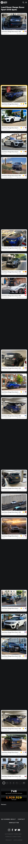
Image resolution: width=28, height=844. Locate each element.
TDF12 (4, 153)
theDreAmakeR (6, 634)
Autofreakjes (6, 610)
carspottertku (6, 730)
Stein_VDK (5, 754)
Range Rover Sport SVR (14, 31)
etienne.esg (6, 297)
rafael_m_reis (6, 514)
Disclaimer (18, 840)
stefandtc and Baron (7, 177)
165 (24, 783)
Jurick (4, 393)
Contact (21, 819)
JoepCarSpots (6, 490)
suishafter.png (6, 105)
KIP (4, 537)
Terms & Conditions (13, 836)
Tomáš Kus (5, 778)
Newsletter (14, 823)
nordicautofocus (7, 417)
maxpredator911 (7, 370)
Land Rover (5, 31)
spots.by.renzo (6, 129)
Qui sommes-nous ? (8, 819)
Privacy (9, 840)
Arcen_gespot (6, 249)
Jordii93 (5, 273)
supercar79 (5, 33)
